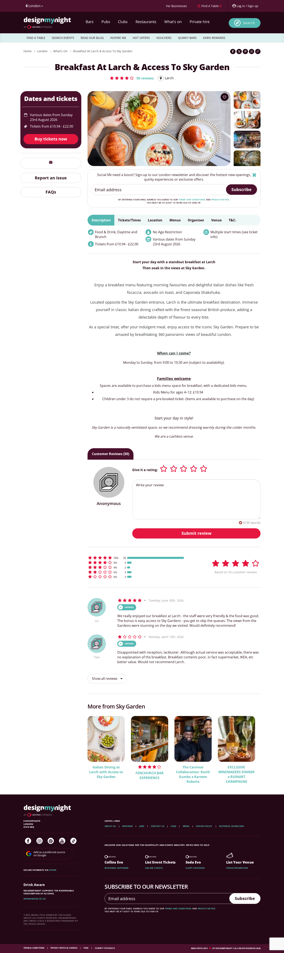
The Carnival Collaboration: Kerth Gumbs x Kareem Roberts (193, 774)
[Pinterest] (51, 841)
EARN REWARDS (214, 38)
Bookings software (116, 867)
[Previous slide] (96, 747)
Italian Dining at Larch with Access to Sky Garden (106, 772)
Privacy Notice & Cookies (64, 948)
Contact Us (157, 826)
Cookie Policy (204, 826)
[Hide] (254, 174)
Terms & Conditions (34, 948)
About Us (110, 826)
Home (27, 51)
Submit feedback (105, 948)
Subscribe (241, 189)
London (42, 51)
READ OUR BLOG (92, 38)
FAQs (51, 192)
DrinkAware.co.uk (34, 898)
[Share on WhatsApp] (251, 51)
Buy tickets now (51, 139)
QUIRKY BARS (187, 38)
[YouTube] (62, 841)
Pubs (105, 21)
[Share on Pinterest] (245, 51)
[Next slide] (252, 747)
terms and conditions (192, 199)
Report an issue (51, 177)
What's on (173, 21)
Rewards (127, 826)
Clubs (123, 21)
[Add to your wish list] (224, 97)
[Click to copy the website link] (258, 51)
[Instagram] (39, 841)
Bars (90, 21)
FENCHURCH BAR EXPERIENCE (150, 775)
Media (186, 826)
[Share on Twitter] (239, 51)
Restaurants (146, 21)
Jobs (141, 826)
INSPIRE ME (118, 38)
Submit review (196, 533)
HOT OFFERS (141, 38)
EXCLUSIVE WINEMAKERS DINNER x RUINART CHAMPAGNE (236, 774)
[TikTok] (73, 841)
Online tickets (154, 867)
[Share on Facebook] (233, 51)
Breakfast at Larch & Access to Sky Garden (102, 51)
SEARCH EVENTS (63, 38)
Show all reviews (105, 678)
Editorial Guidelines (231, 826)
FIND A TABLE (36, 38)
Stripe (52, 870)
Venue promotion (237, 867)
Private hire (200, 21)
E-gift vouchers (195, 867)
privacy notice (220, 199)
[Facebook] (28, 841)
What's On (60, 51)
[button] (131, 78)
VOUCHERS (164, 38)
